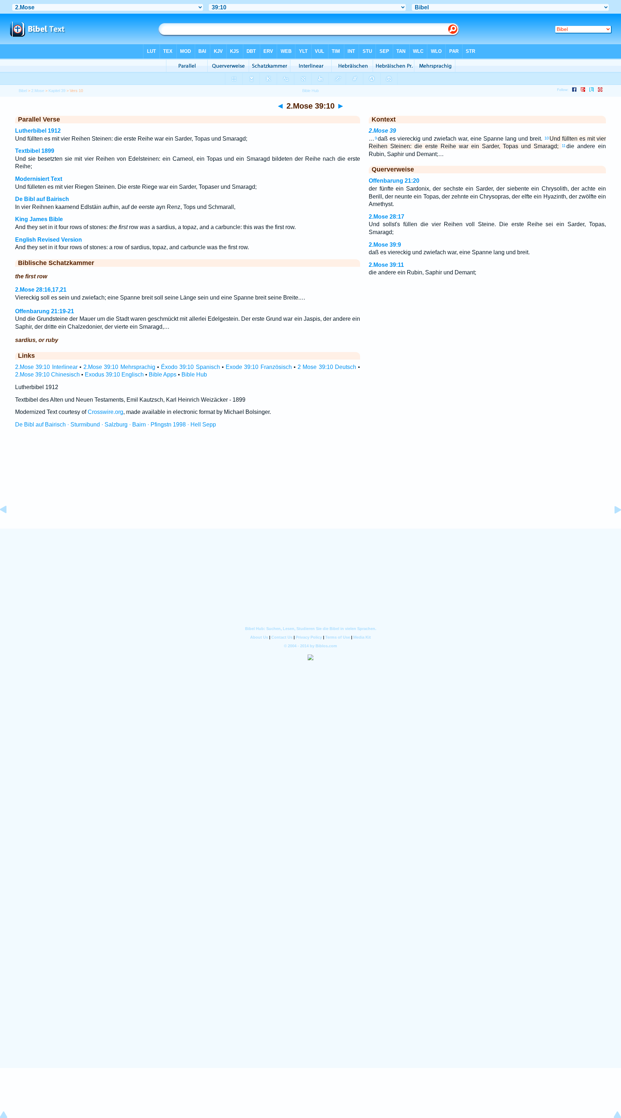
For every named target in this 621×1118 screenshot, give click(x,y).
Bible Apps (162, 374)
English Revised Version (48, 240)
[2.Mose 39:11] (612, 526)
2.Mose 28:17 (386, 217)
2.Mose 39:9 (385, 245)
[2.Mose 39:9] (9, 526)
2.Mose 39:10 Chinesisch (47, 374)
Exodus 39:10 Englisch (114, 374)
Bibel (23, 90)
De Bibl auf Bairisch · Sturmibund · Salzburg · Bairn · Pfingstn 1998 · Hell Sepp (115, 424)
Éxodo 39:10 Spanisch (190, 367)
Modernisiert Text (38, 179)
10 (546, 138)
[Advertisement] (310, 485)
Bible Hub (194, 374)
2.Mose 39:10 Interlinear (46, 367)
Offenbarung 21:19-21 (44, 311)
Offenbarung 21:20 (394, 181)
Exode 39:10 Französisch (259, 367)
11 (564, 145)
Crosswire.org (105, 412)
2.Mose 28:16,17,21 (40, 290)
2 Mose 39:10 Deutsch (327, 367)
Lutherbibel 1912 (38, 131)
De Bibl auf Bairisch (42, 199)
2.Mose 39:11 (386, 265)
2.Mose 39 (382, 131)
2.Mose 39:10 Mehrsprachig (119, 367)
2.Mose (37, 90)
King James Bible (39, 219)
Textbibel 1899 (34, 151)
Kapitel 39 (57, 90)
